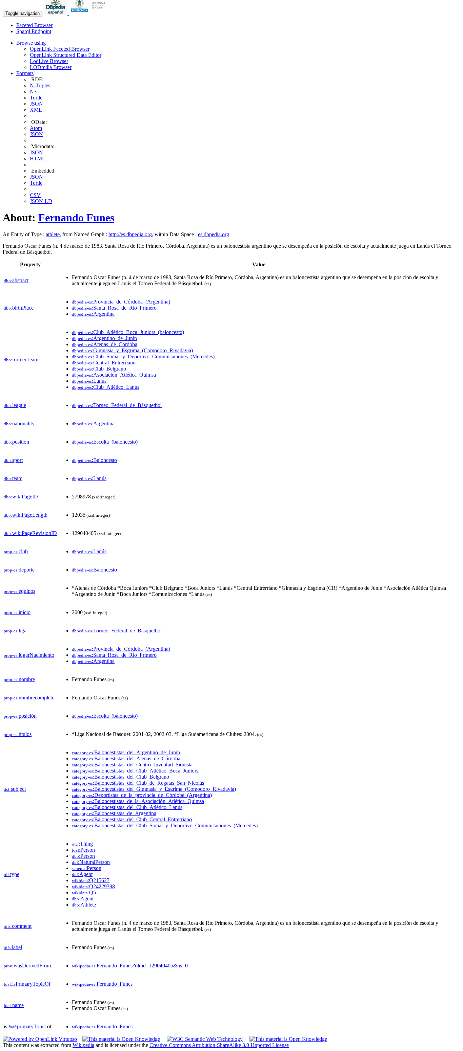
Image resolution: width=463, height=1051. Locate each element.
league (15, 405)
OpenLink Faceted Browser (59, 49)
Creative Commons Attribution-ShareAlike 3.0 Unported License (219, 1045)
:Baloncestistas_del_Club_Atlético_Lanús (127, 807)
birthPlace (19, 308)
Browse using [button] (31, 43)
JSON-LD (41, 201)
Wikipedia (83, 1045)
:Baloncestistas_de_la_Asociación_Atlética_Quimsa (138, 801)
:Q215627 (90, 880)
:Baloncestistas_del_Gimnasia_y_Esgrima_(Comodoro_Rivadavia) (154, 789)
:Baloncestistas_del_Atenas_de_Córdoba (126, 758)
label (13, 947)
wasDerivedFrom (27, 965)
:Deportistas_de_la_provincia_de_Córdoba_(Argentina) (142, 795)
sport (13, 460)
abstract (16, 280)
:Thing (82, 844)
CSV (35, 195)
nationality (19, 423)
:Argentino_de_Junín (104, 338)
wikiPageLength (25, 515)
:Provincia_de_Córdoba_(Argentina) (121, 302)
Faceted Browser (34, 25)
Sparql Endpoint (33, 31)
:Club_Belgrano (99, 369)
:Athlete (84, 905)
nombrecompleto (29, 697)
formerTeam (21, 359)
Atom (36, 128)
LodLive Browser (49, 61)
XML (36, 110)
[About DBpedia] (56, 13)
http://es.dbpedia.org (130, 234)
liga (15, 630)
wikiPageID (21, 496)
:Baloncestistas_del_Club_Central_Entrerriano (132, 819)
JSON (36, 104)
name (14, 1005)
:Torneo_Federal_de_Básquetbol (117, 405)
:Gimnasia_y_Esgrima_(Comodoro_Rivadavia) (132, 350)
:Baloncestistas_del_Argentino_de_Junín (126, 752)
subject (15, 789)
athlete (53, 234)
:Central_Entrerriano (104, 362)
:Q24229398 (93, 886)
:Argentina (93, 314)
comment (18, 926)
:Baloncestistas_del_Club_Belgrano (120, 777)
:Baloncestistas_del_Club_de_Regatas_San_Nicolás (138, 783)
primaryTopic (27, 1026)
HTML (37, 158)
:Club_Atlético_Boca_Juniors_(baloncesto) (128, 332)
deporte (19, 570)
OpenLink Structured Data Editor (65, 55)
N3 (33, 91)
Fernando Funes (76, 217)
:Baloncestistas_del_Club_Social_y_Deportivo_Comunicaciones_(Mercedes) (165, 825)
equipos (19, 591)
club (16, 551)
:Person (83, 850)
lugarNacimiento (29, 655)
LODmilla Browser (51, 67)
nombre (19, 679)
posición (20, 716)
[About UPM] (89, 13)
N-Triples (40, 85)
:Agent (82, 874)
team (13, 478)
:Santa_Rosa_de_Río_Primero (114, 308)
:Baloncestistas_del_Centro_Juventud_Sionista (132, 764)
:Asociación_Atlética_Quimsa (114, 375)
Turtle (36, 97)
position (16, 442)
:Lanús (89, 381)
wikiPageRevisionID (30, 533)
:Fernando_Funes (102, 984)
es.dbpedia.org (213, 234)
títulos (18, 734)
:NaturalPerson (91, 862)
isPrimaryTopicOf (27, 984)
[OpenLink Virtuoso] (40, 1039)
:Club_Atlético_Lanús (105, 387)
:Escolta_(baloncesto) (105, 442)
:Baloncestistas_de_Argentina (114, 813)
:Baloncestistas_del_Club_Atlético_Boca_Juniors (135, 771)
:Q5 (84, 892)
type (11, 874)
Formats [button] (25, 73)
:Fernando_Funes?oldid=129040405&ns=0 (130, 965)
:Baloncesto (94, 460)
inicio (17, 612)
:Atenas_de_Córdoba (104, 344)
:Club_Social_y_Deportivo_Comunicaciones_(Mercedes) (143, 356)
